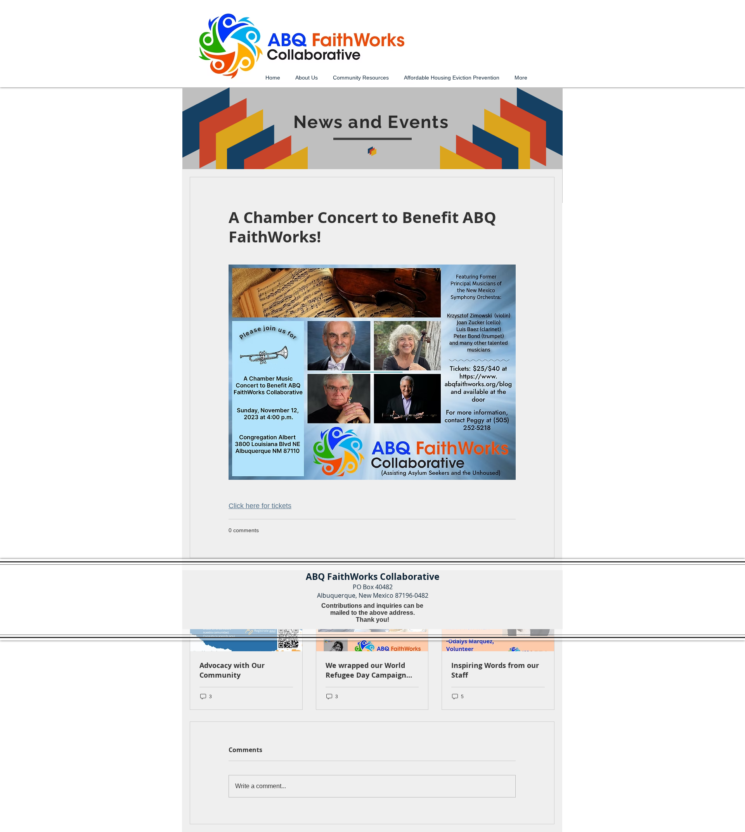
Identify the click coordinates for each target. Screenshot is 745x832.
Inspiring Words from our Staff (495, 670)
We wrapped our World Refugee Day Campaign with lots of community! (368, 670)
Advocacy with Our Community (232, 670)
